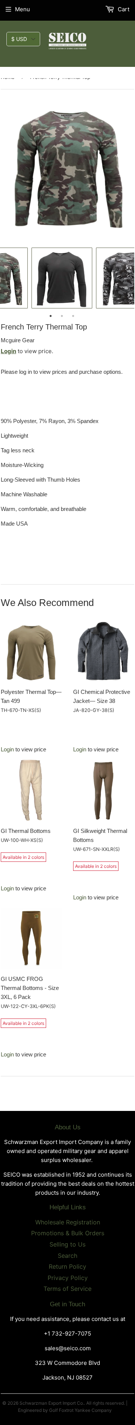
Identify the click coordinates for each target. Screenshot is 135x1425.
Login (8, 351)
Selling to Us (68, 1244)
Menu (22, 9)
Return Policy (67, 1266)
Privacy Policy (68, 1277)
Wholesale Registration (67, 1222)
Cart (122, 9)
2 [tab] (62, 316)
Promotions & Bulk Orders (67, 1233)
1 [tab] (50, 316)
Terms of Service (68, 1288)
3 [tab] (73, 316)
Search (67, 1255)
